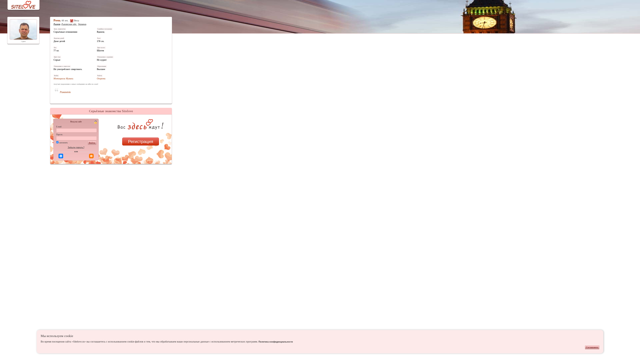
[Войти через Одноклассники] (91, 156)
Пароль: (59, 134)
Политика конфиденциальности (275, 341)
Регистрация (140, 141)
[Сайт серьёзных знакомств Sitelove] (21, 4)
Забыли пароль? (76, 147)
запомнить (63, 143)
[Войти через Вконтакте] (60, 156)
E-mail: (59, 127)
